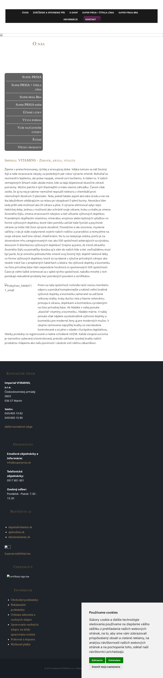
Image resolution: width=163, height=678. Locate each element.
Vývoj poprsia (31, 120)
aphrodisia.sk (16, 532)
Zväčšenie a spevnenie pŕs (49, 12)
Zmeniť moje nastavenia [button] (106, 666)
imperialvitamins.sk (20, 527)
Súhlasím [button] (97, 660)
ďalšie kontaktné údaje (18, 426)
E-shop (74, 12)
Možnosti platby (21, 644)
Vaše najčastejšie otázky (29, 130)
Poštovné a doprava (23, 639)
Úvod (25, 12)
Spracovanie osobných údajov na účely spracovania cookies (25, 629)
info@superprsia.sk (19, 462)
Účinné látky (32, 112)
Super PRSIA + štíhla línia (98, 12)
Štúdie (36, 139)
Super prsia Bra (30, 97)
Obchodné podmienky (24, 599)
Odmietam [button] (114, 660)
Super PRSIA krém (28, 104)
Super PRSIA (31, 77)
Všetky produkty (29, 147)
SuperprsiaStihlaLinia (17, 553)
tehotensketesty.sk (19, 537)
